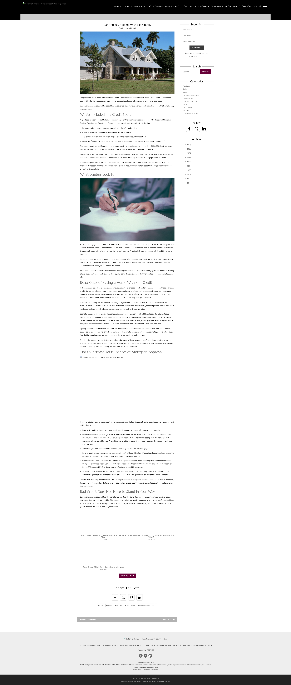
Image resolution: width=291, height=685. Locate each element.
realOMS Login (166, 681)
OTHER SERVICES (173, 6)
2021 (189, 166)
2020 (189, 170)
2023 (189, 157)
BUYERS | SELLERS (142, 6)
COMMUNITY (217, 6)
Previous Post (89, 619)
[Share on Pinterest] (131, 597)
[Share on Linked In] (140, 597)
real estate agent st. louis (191, 95)
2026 (189, 144)
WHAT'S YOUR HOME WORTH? (247, 6)
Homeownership (188, 98)
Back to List (127, 576)
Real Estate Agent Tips (146, 605)
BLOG (228, 6)
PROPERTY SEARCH (123, 6)
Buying (101, 605)
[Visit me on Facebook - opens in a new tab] (189, 129)
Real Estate (186, 86)
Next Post (168, 619)
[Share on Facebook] (115, 597)
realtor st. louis (130, 605)
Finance (109, 605)
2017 (188, 183)
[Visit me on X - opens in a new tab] (197, 129)
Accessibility (146, 669)
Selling (185, 89)
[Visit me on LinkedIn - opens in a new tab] (204, 129)
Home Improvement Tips (190, 113)
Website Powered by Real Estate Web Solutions (145, 678)
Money (185, 104)
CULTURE (188, 6)
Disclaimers (157, 681)
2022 (189, 161)
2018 (189, 178)
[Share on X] (123, 597)
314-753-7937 (149, 650)
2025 (189, 149)
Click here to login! (196, 56)
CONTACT (158, 6)
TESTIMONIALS (202, 6)
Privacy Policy (137, 669)
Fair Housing (154, 669)
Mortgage (119, 605)
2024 (189, 153)
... (156, 605)
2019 (189, 174)
